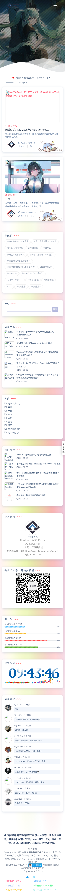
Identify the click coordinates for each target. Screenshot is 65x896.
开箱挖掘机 (32, 536)
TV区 (11, 414)
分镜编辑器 (33, 248)
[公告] (32, 176)
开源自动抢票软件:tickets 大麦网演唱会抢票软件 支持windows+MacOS (37, 485)
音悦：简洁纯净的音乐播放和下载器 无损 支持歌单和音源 (37, 474)
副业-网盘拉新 (46, 267)
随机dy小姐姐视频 (15, 248)
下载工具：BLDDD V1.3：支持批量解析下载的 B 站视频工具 (37, 365)
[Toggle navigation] (55, 5)
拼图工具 (47, 248)
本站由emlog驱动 (51, 865)
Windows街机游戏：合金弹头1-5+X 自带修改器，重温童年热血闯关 (38, 353)
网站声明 (12, 125)
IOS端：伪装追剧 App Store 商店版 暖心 (34, 343)
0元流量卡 (21, 286)
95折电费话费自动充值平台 (19, 261)
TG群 (9, 286)
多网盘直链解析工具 (15, 254)
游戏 (10, 422)
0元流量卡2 (36, 286)
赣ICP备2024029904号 (17, 865)
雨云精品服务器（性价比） (41, 254)
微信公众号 (12, 273)
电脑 (10, 407)
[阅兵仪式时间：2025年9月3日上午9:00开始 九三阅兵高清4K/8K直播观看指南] (32, 106)
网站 (10, 418)
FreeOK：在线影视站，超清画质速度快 (33, 454)
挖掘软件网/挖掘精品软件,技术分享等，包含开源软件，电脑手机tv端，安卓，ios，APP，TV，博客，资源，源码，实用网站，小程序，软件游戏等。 (33, 855)
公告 (7, 199)
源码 (10, 425)
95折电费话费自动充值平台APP (21, 267)
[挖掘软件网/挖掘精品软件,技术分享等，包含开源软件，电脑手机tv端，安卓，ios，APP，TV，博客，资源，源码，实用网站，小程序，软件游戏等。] (13, 5)
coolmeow (32, 862)
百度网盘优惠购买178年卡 (45, 241)
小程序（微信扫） (15, 280)
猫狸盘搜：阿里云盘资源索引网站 (31, 495)
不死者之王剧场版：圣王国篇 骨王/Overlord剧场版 (38, 463)
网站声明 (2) (13, 432)
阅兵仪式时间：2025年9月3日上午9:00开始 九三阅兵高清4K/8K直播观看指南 (28, 130)
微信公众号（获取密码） (32, 273)
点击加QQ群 (33, 280)
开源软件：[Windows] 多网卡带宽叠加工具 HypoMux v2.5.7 (35, 333)
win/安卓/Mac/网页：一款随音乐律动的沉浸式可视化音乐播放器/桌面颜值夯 (38, 376)
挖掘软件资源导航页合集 (17, 241)
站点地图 (32, 849)
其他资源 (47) (14, 429)
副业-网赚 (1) (14, 403)
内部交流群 (49, 280)
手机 (10, 411)
